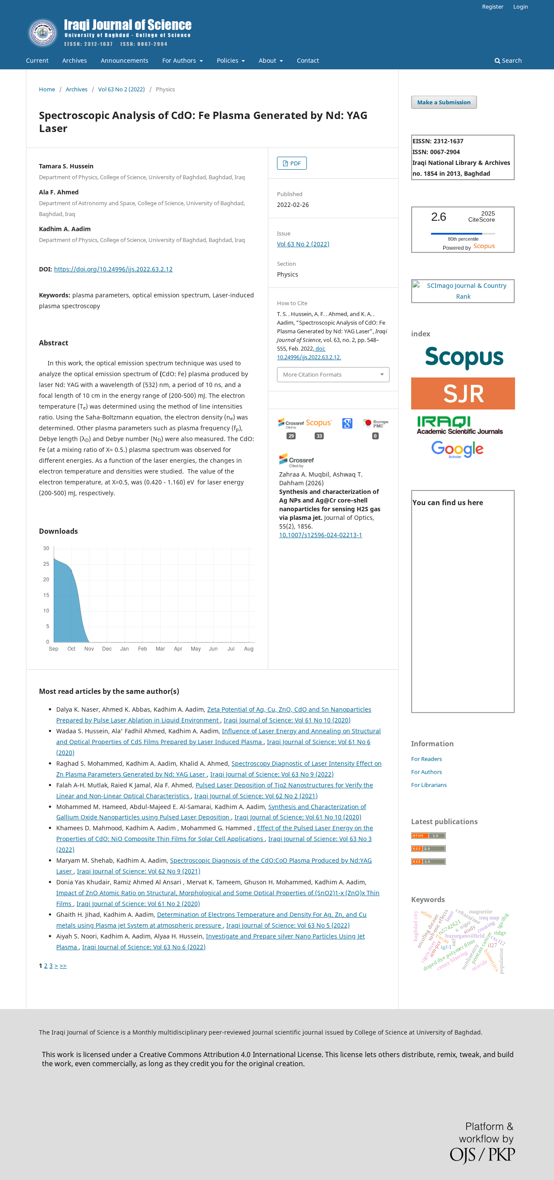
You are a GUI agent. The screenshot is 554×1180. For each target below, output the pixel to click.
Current (37, 60)
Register (492, 6)
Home (47, 89)
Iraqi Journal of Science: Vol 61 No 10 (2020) (287, 720)
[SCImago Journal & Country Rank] (463, 296)
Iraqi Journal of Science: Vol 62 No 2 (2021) (256, 796)
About (268, 60)
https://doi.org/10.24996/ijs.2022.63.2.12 (113, 269)
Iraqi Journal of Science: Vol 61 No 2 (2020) (138, 904)
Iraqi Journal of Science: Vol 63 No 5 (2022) (288, 925)
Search (511, 60)
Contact (308, 60)
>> (63, 965)
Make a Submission (444, 102)
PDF (295, 163)
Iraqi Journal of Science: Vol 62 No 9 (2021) (138, 871)
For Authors (180, 60)
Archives (74, 60)
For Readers (426, 759)
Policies (228, 60)
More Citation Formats (312, 374)
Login (520, 6)
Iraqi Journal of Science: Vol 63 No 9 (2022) (272, 774)
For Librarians (429, 785)
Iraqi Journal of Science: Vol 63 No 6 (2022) (144, 947)
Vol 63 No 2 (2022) (121, 89)
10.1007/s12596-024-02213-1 (320, 535)
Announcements (124, 60)
